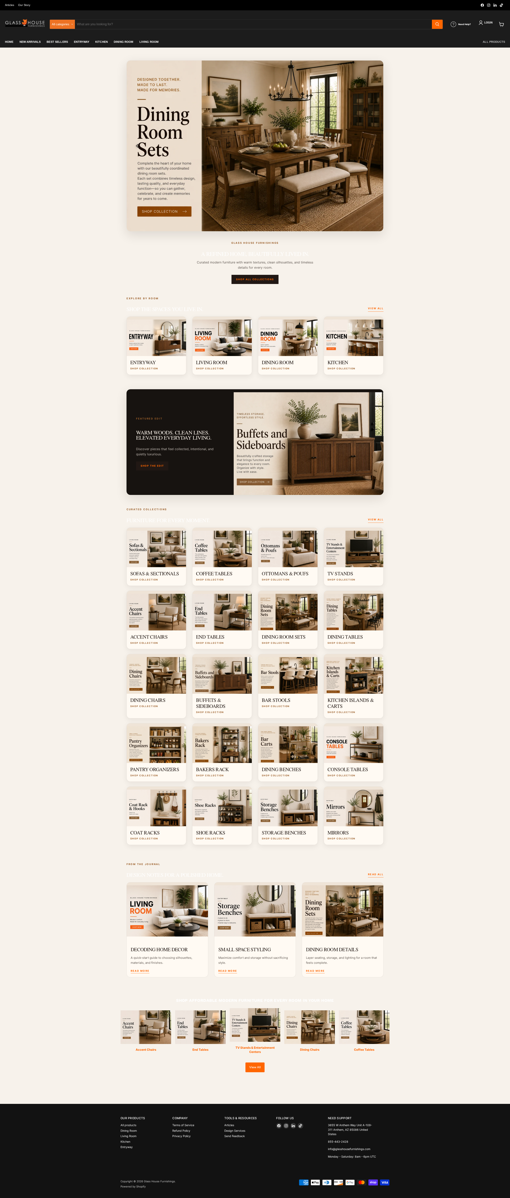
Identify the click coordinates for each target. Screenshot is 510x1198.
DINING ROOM (123, 41)
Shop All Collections (255, 279)
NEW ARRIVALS (30, 41)
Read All (375, 874)
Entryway (127, 1147)
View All (375, 308)
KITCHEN (101, 41)
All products (494, 41)
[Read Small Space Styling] (255, 909)
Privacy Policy (181, 1136)
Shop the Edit (152, 465)
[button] (486, 22)
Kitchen (125, 1141)
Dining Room (129, 1130)
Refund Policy (181, 1130)
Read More (140, 970)
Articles (9, 5)
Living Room (128, 1136)
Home (9, 41)
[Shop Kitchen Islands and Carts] (255, 145)
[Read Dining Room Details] (342, 909)
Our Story (24, 5)
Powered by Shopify (133, 1186)
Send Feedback (234, 1136)
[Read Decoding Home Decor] (167, 909)
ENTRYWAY (81, 41)
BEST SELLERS (57, 41)
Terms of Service (183, 1125)
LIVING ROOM (149, 41)
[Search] (437, 24)
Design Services (234, 1130)
